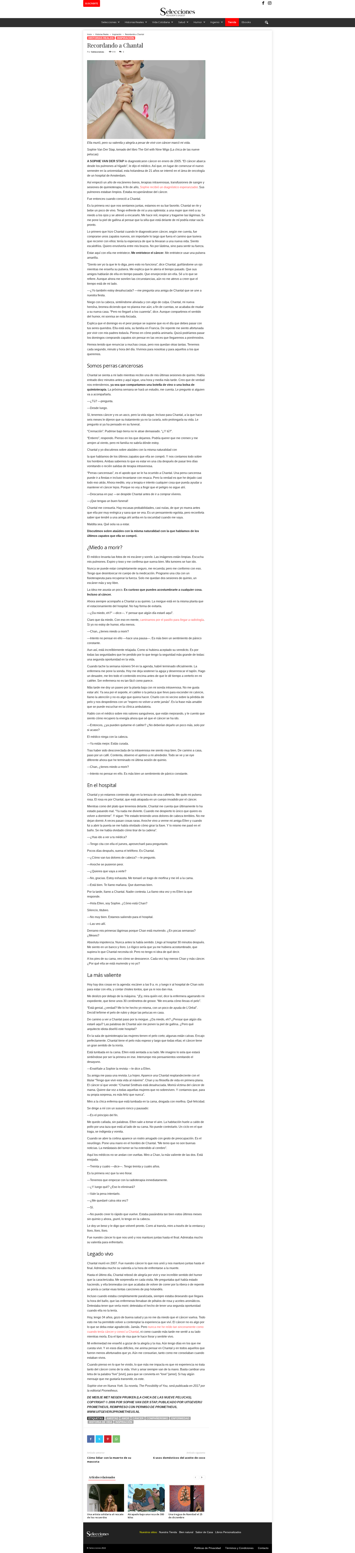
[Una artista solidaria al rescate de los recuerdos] (105, 1498)
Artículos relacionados (102, 1477)
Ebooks (246, 22)
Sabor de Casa (204, 1532)
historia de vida (100, 1422)
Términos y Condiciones (239, 1548)
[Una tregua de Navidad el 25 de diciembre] (186, 1498)
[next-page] (202, 1477)
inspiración (123, 1422)
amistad (112, 1418)
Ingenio (214, 22)
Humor (198, 22)
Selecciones (108, 22)
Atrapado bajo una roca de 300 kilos (146, 1516)
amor (125, 1418)
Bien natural (186, 1532)
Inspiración (116, 34)
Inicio (89, 34)
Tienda (232, 22)
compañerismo (157, 1418)
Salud (181, 22)
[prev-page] (196, 1477)
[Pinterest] (107, 1439)
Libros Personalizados (228, 1532)
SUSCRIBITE (91, 3)
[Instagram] (269, 3)
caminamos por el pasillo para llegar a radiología (172, 619)
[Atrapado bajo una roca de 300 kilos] (146, 1498)
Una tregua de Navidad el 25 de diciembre (185, 1516)
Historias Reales (134, 22)
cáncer (138, 1418)
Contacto (263, 1548)
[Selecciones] (177, 12)
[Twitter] (99, 1439)
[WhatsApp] (116, 1439)
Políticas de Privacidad (207, 1548)
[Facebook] (263, 3)
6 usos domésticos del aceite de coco (179, 1457)
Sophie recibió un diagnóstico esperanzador (169, 187)
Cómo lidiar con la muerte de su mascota (109, 1459)
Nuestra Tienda (168, 1532)
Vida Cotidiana (161, 22)
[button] (266, 23)
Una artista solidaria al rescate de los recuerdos (105, 1516)
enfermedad (180, 1418)
